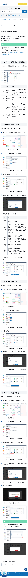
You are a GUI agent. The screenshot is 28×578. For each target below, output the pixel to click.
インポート (3, 15)
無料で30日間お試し (22, 4)
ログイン (9, 15)
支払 (16, 15)
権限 (13, 15)
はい (5, 565)
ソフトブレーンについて (17, 573)
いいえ (13, 565)
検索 (25, 11)
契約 (20, 15)
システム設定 (11, 19)
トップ (2, 19)
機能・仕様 (6, 19)
